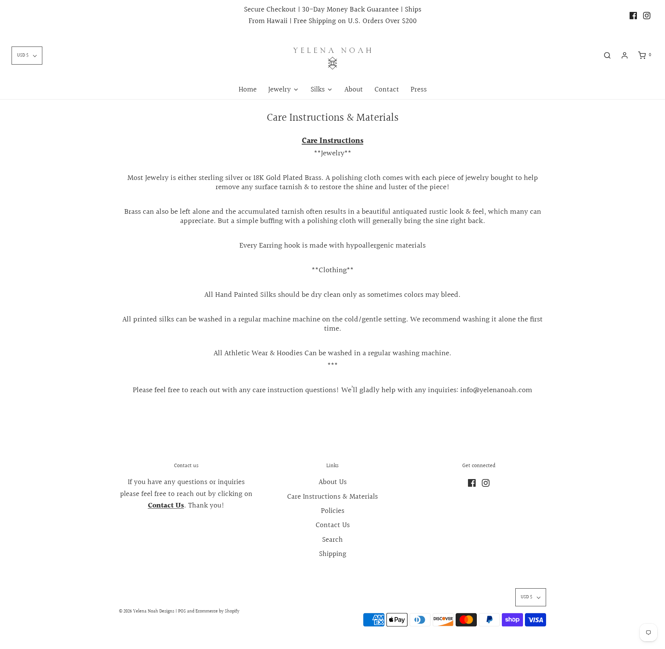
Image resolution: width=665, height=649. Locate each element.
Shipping (332, 554)
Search (332, 540)
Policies (332, 511)
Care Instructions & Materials (332, 497)
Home (248, 89)
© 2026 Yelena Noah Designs (146, 611)
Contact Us (333, 525)
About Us (333, 482)
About (353, 89)
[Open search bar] (607, 55)
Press (419, 89)
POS (182, 611)
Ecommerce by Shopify (217, 611)
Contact (386, 89)
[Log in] (624, 55)
